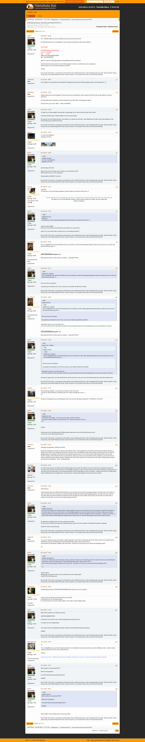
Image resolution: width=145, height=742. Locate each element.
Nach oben (30, 723)
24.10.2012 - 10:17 (46, 665)
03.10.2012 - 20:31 (46, 537)
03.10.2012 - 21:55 (46, 552)
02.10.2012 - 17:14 (46, 187)
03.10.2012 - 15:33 (46, 486)
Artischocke (32, 641)
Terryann (31, 586)
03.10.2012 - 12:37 (46, 388)
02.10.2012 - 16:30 (46, 132)
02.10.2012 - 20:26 (46, 297)
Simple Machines (40, 740)
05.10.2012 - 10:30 (46, 586)
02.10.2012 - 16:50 (46, 153)
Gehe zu (94, 730)
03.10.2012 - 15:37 (46, 503)
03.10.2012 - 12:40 (46, 410)
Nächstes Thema (113, 26)
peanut (31, 465)
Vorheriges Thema (101, 26)
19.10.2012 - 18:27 (46, 642)
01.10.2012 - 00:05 (46, 79)
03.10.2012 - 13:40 (46, 444)
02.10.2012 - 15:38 (46, 109)
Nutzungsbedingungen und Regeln (101, 740)
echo (30, 388)
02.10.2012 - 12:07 (46, 92)
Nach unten (30, 31)
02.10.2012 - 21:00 (46, 340)
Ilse (30, 36)
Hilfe (88, 740)
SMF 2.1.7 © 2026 (30, 740)
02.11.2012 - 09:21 (46, 689)
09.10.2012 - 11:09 (46, 610)
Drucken (115, 31)
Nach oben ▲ (116, 740)
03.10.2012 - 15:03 (46, 465)
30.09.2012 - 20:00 (46, 36)
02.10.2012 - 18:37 (46, 268)
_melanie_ (32, 242)
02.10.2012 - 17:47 (46, 211)
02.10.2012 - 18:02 (46, 242)
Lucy (30, 186)
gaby (30, 132)
